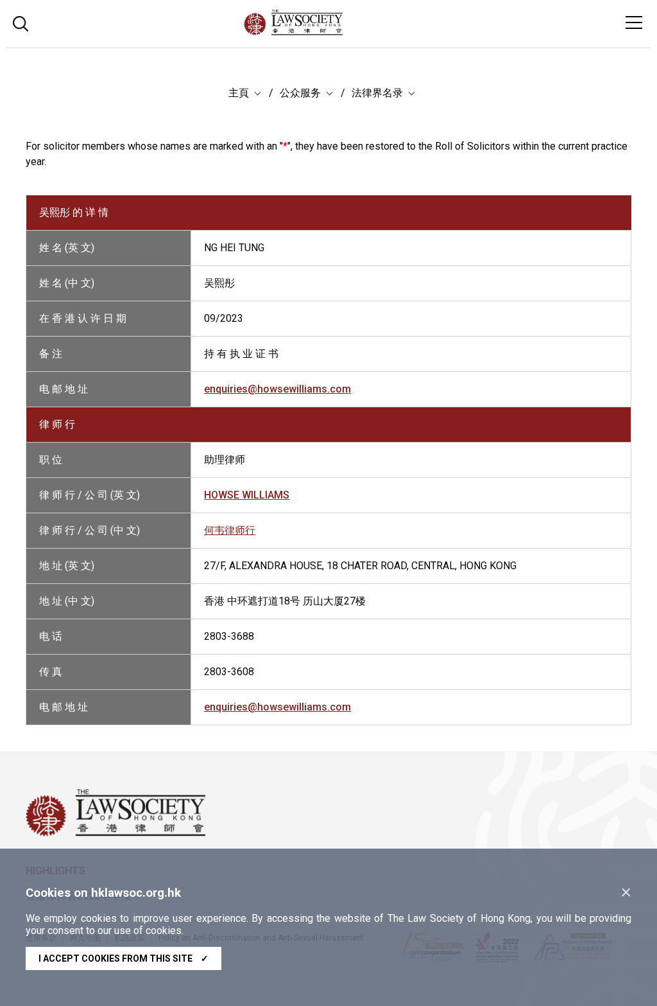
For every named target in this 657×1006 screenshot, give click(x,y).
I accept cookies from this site (123, 958)
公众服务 (300, 93)
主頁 (238, 93)
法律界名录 (377, 93)
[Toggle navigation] (634, 22)
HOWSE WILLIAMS (246, 495)
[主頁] (328, 32)
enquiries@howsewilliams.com (277, 389)
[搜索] (20, 22)
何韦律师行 (229, 530)
